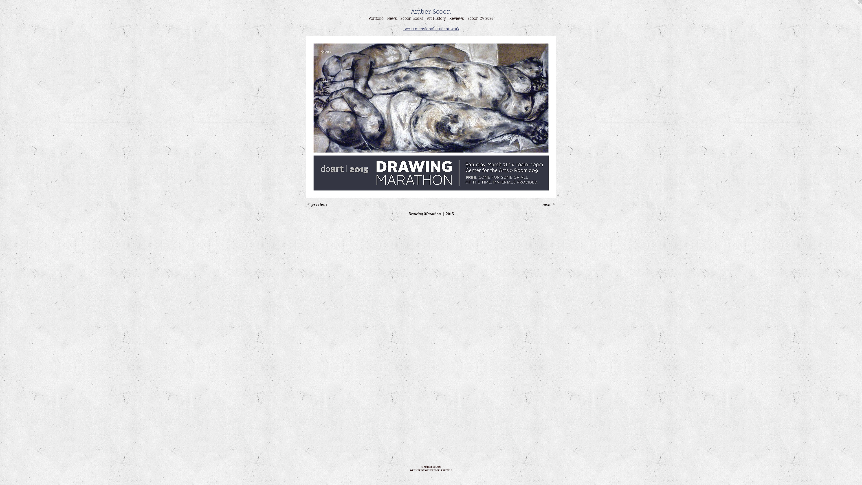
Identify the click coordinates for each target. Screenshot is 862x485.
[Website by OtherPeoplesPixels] (853, 9)
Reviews (456, 18)
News (392, 18)
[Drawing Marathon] (431, 117)
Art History (436, 18)
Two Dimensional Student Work (431, 29)
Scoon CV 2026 (480, 18)
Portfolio (376, 18)
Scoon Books (411, 18)
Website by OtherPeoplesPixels (431, 470)
